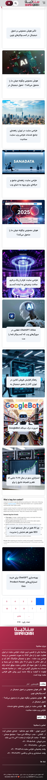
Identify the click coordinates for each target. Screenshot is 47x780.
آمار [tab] (28, 684)
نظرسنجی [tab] (35, 684)
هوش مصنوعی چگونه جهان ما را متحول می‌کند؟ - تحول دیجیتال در (24, 699)
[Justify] (44, 717)
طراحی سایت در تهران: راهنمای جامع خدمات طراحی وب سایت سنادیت (26, 708)
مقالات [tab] (42, 684)
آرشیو (39, 717)
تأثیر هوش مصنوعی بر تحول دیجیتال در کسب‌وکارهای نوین (28, 691)
